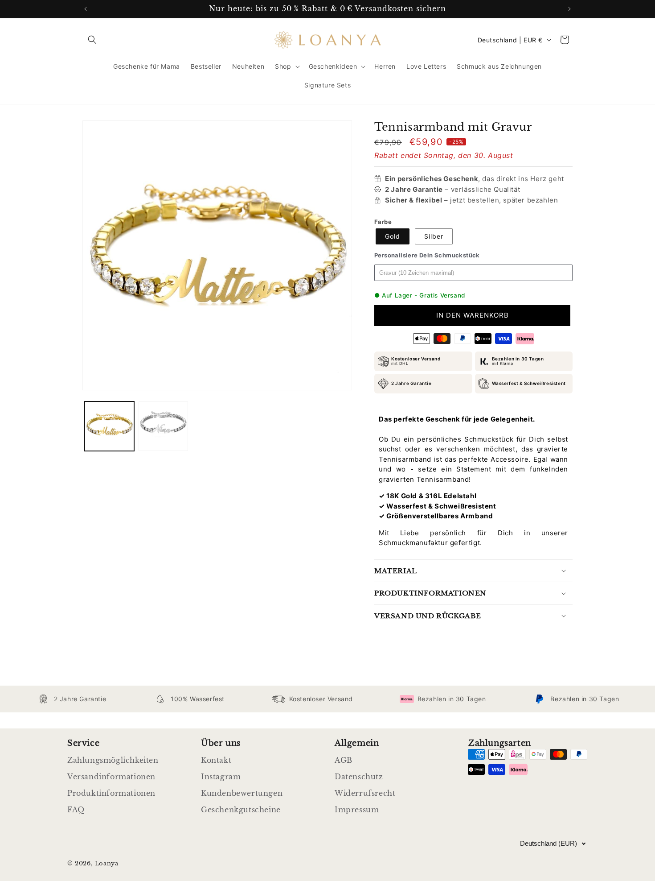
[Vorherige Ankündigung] (85, 8)
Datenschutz (359, 776)
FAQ (76, 809)
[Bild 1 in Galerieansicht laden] (109, 426)
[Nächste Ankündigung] (569, 8)
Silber (433, 236)
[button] (92, 40)
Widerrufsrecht (365, 793)
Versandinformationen (111, 776)
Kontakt (216, 760)
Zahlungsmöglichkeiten (113, 760)
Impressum (357, 809)
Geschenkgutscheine (241, 809)
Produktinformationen (111, 793)
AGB (343, 760)
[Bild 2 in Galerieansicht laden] (163, 426)
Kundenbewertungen (241, 793)
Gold (392, 236)
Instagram (221, 776)
